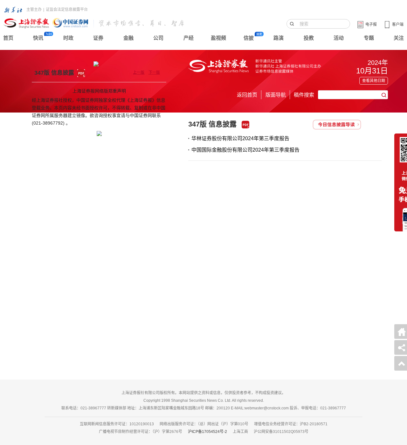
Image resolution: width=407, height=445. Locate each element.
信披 (249, 38)
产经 (188, 38)
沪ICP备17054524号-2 (207, 431)
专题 (369, 38)
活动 (339, 38)
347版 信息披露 (212, 124)
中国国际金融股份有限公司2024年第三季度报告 (245, 150)
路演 (278, 38)
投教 (309, 38)
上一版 (138, 72)
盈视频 (218, 38)
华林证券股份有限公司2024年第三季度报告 (240, 138)
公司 (158, 38)
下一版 (154, 72)
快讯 (38, 38)
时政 (68, 38)
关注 (399, 38)
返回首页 (247, 95)
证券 (98, 38)
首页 (8, 38)
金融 (128, 38)
